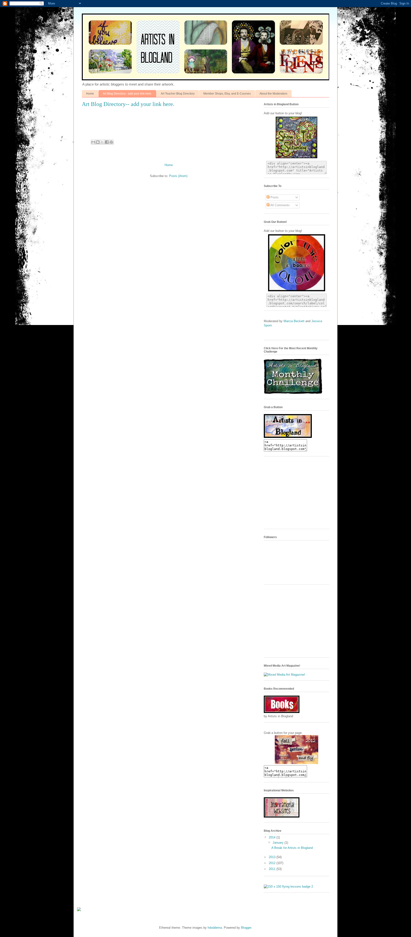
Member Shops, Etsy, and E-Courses (227, 93)
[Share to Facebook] (106, 142)
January (278, 842)
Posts (274, 197)
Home (90, 93)
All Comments (279, 205)
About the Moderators (273, 93)
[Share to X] (102, 142)
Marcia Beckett (294, 321)
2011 (272, 869)
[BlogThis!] (97, 142)
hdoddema (215, 927)
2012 (272, 863)
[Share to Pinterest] (111, 142)
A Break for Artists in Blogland (292, 848)
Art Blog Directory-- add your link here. (127, 93)
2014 (272, 837)
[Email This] (93, 142)
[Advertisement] (299, 494)
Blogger (246, 927)
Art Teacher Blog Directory (178, 93)
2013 (272, 857)
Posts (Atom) (178, 176)
